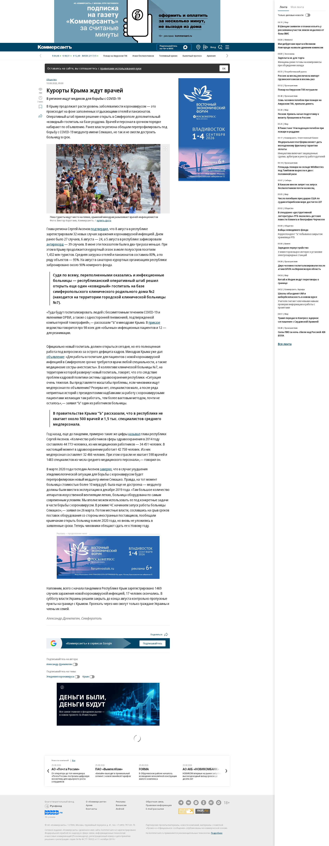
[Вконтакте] (188, 802)
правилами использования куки (120, 68)
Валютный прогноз (192, 55)
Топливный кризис (168, 55)
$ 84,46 (55, 55)
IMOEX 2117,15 (89, 55)
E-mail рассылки (155, 808)
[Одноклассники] (203, 802)
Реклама (120, 801)
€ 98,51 (66, 55)
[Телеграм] (181, 802)
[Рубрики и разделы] (227, 47)
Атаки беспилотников (143, 55)
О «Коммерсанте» (96, 801)
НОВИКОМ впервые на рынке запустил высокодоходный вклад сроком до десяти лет (158, 776)
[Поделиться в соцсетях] (40, 116)
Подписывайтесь (152, 643)
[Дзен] (196, 802)
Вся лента (284, 344)
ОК (224, 68)
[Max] (218, 802)
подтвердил (99, 229)
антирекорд (55, 244)
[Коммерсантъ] (55, 47)
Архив (89, 805)
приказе (154, 322)
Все (73, 760)
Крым (85, 676)
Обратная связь (155, 801)
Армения (211, 55)
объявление (55, 357)
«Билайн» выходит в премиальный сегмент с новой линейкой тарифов (69, 775)
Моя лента (297, 7)
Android (120, 808)
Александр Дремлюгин (59, 664)
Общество (51, 79)
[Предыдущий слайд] (48, 770)
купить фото (104, 220)
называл (134, 434)
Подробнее (216, 833)
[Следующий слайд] (226, 770)
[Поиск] (220, 47)
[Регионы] (198, 47)
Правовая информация (159, 805)
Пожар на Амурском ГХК (115, 55)
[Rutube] (211, 802)
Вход (213, 47)
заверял (106, 469)
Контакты (91, 808)
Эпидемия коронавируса (60, 676)
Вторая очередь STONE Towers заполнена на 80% (198, 775)
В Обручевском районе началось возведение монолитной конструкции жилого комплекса (114, 776)
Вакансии (121, 805)
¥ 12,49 (76, 55)
